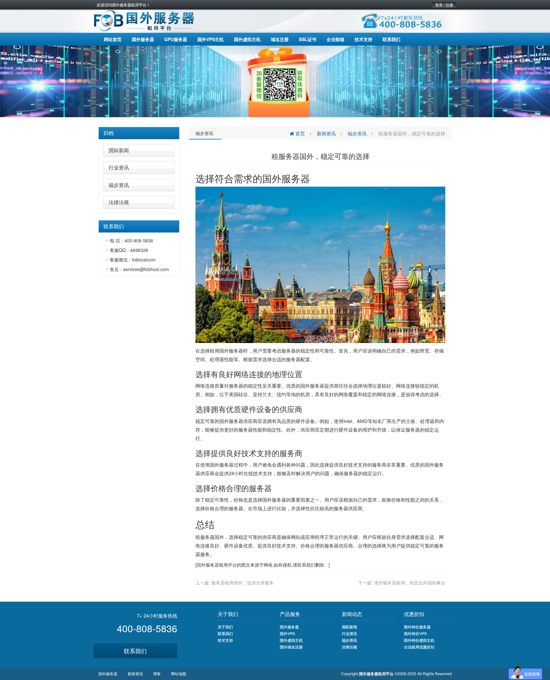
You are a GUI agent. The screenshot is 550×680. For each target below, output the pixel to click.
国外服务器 (312, 385)
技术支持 (225, 640)
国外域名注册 (291, 647)
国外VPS (287, 633)
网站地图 (178, 673)
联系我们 (135, 651)
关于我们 (225, 627)
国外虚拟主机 (291, 640)
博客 (157, 673)
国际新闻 (119, 150)
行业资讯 (119, 167)
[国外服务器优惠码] (275, 80)
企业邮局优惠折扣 (419, 647)
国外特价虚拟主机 (419, 640)
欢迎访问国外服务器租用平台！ (123, 5)
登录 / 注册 (444, 5)
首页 (299, 133)
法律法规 (119, 202)
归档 (108, 133)
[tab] (139, 133)
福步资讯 (119, 185)
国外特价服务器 (417, 627)
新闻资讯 (326, 133)
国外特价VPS (415, 633)
